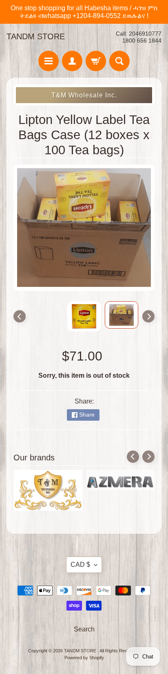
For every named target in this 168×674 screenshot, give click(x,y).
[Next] (148, 316)
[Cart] (96, 61)
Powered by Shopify (84, 657)
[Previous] (19, 316)
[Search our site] (119, 61)
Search (84, 629)
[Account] (72, 61)
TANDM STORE (36, 36)
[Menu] (48, 61)
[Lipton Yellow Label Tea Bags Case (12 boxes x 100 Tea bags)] (121, 315)
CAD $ (80, 564)
